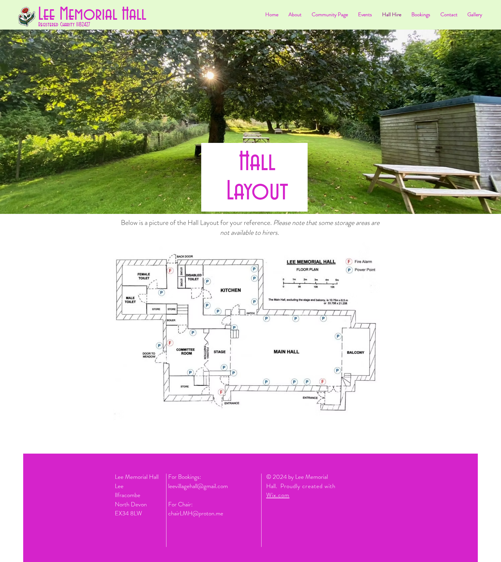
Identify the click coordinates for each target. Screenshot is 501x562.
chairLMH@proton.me (195, 513)
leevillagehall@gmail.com (198, 486)
